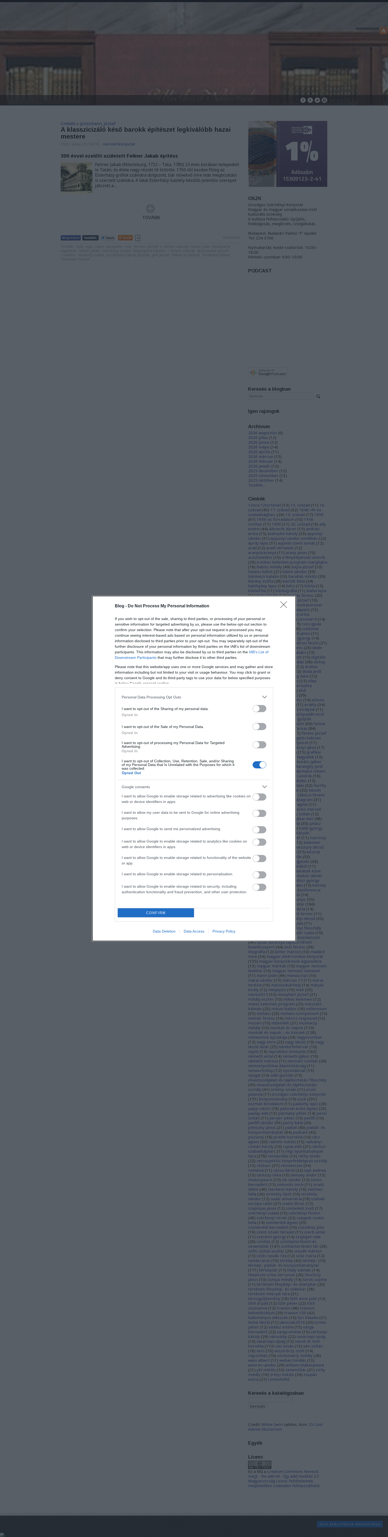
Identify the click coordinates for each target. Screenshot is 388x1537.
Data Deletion (164, 931)
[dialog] (194, 768)
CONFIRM (156, 913)
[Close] (285, 606)
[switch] (259, 708)
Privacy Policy (223, 931)
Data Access (194, 931)
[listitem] (194, 697)
